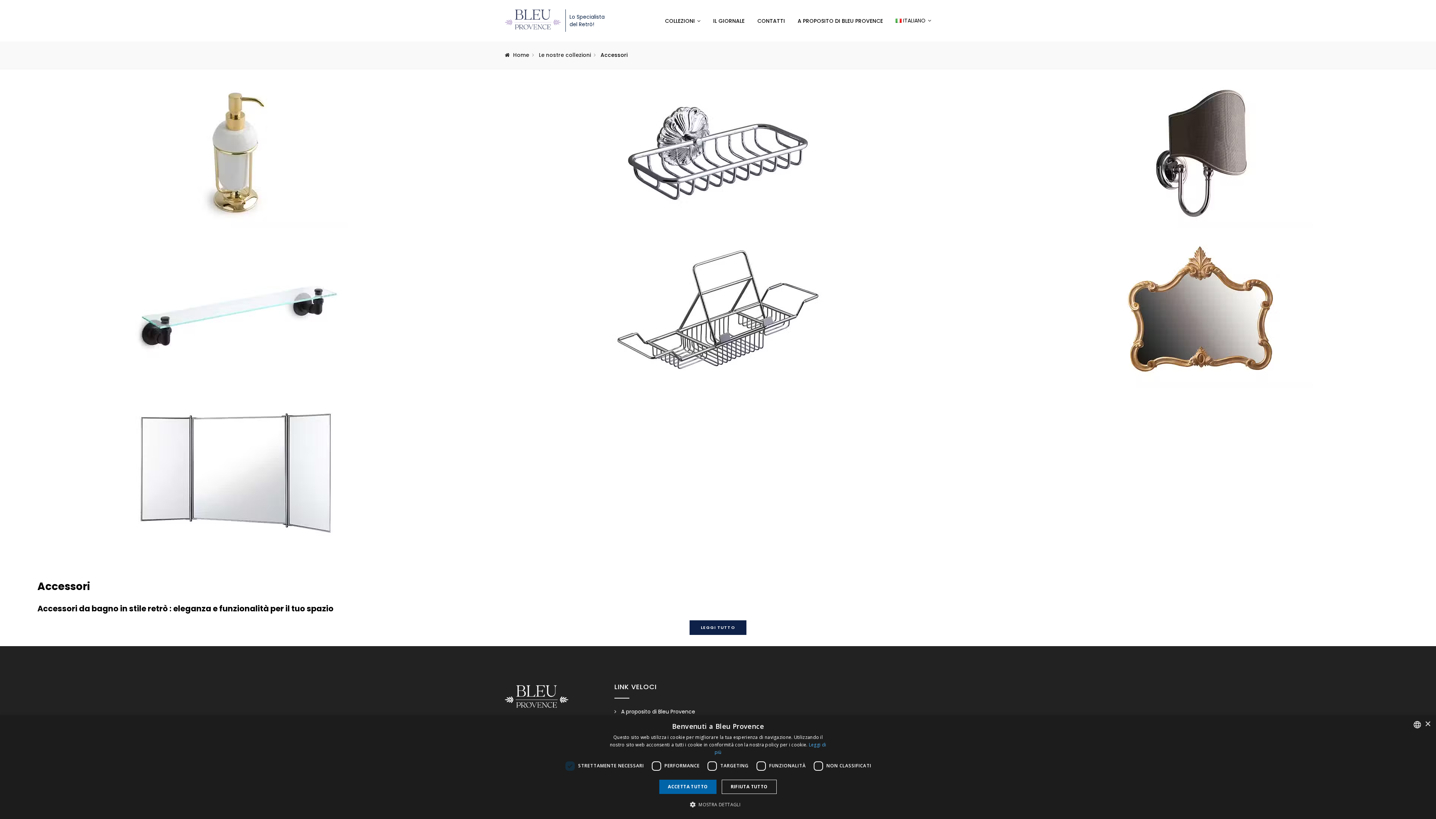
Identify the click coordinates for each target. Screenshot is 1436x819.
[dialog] (718, 767)
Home (521, 55)
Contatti (771, 21)
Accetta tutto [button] (688, 786)
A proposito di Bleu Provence (840, 21)
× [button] (1427, 724)
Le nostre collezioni (565, 55)
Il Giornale (729, 21)
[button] (718, 805)
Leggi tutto (718, 627)
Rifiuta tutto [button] (749, 786)
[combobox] (1417, 724)
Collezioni (680, 21)
